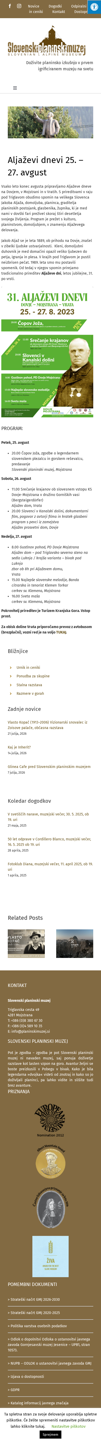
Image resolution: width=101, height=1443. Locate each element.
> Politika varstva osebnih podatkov (37, 1326)
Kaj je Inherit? (19, 747)
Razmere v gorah (30, 693)
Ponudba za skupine (33, 676)
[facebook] (10, 6)
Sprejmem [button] (50, 1435)
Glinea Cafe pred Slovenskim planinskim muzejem (49, 767)
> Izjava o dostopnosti (26, 1376)
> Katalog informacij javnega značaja (38, 1403)
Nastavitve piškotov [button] (68, 1426)
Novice (33, 6)
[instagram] (19, 6)
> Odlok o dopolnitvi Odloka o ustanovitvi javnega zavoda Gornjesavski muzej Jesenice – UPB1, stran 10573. (49, 1344)
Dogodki (55, 6)
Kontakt (58, 12)
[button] (12, 944)
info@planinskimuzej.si (30, 1031)
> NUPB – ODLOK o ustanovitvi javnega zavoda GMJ (49, 1363)
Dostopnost (83, 12)
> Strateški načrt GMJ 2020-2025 (34, 1313)
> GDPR (13, 1390)
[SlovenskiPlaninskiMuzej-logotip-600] (46, 26)
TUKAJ (61, 632)
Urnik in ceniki (28, 667)
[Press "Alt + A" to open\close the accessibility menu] (94, 7)
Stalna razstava (29, 685)
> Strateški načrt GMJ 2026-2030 (34, 1299)
